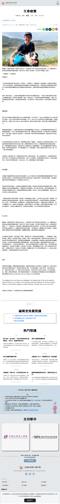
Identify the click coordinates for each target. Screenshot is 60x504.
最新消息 (24, 482)
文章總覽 (43, 482)
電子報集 (24, 485)
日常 (32, 15)
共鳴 (36, 15)
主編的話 (17, 15)
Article (41, 15)
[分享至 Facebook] (46, 29)
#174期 (55, 24)
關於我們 (4, 482)
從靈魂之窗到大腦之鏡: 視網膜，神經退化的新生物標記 (31, 315)
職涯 (27, 15)
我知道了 (30, 500)
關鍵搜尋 (43, 485)
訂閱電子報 (30, 460)
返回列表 (29, 304)
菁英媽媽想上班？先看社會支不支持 (25, 318)
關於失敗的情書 (19, 321)
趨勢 (23, 15)
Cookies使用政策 (36, 496)
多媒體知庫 (5, 485)
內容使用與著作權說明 (32, 410)
